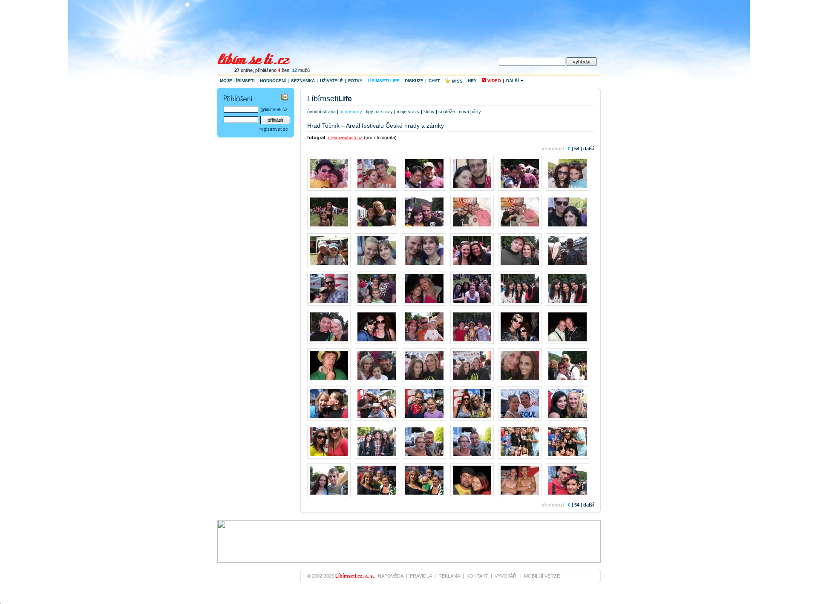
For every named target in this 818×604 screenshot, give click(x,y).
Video (493, 80)
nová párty (470, 111)
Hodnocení (273, 80)
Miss (457, 81)
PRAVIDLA (421, 575)
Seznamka (303, 80)
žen (283, 70)
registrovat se (273, 129)
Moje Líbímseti (237, 80)
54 (576, 148)
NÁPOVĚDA (390, 575)
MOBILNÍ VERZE (542, 575)
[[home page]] (259, 58)
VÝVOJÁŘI (506, 575)
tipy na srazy (379, 111)
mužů (301, 70)
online (243, 70)
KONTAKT (477, 575)
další (588, 148)
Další (513, 80)
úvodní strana (321, 111)
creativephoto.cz (345, 137)
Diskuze (414, 80)
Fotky (355, 80)
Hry (472, 80)
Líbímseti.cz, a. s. (354, 575)
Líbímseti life (384, 80)
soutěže (446, 111)
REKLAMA (449, 575)
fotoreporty (351, 111)
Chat (434, 80)
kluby (429, 111)
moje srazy (408, 111)
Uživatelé (331, 80)
